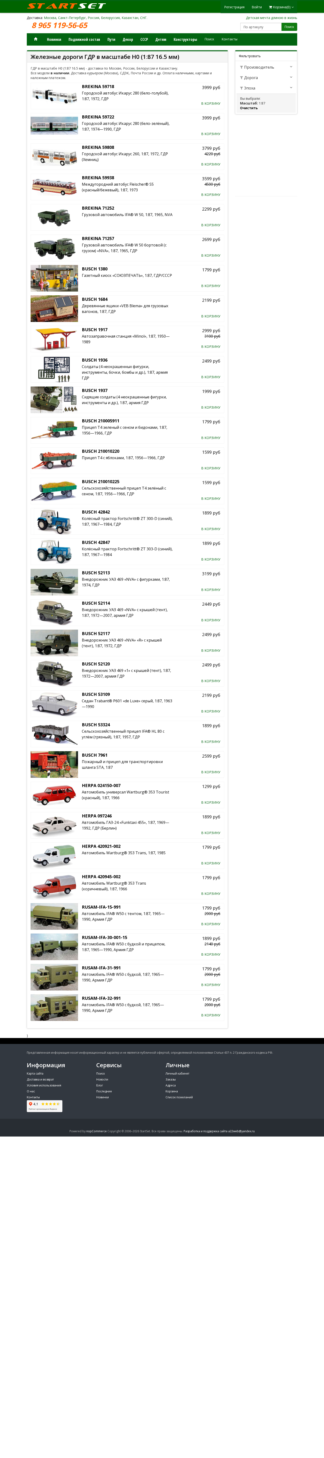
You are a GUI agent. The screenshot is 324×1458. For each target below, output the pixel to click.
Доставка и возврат (40, 1079)
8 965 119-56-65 (60, 25)
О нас (31, 1091)
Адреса (171, 1085)
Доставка (34, 17)
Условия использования (44, 1085)
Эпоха (249, 88)
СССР (144, 39)
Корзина (172, 1091)
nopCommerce (96, 1131)
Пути (111, 39)
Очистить (249, 108)
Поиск (289, 26)
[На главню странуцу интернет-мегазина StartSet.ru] (69, 6)
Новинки (54, 39)
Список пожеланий (179, 1097)
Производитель (258, 67)
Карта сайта (35, 1073)
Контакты (229, 39)
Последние (104, 1091)
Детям (160, 39)
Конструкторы (185, 39)
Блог (99, 1085)
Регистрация (234, 7)
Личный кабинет (177, 1073)
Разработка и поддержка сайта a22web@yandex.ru (219, 1131)
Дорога (250, 77)
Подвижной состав (84, 39)
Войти (257, 7)
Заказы (171, 1079)
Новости (102, 1079)
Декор (128, 39)
